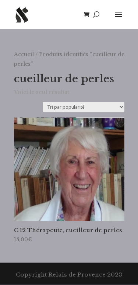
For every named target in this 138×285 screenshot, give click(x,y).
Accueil (24, 54)
